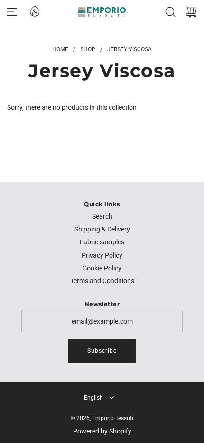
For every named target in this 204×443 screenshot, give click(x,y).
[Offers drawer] (34, 10)
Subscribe (102, 350)
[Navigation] (12, 12)
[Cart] (191, 11)
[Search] (170, 11)
